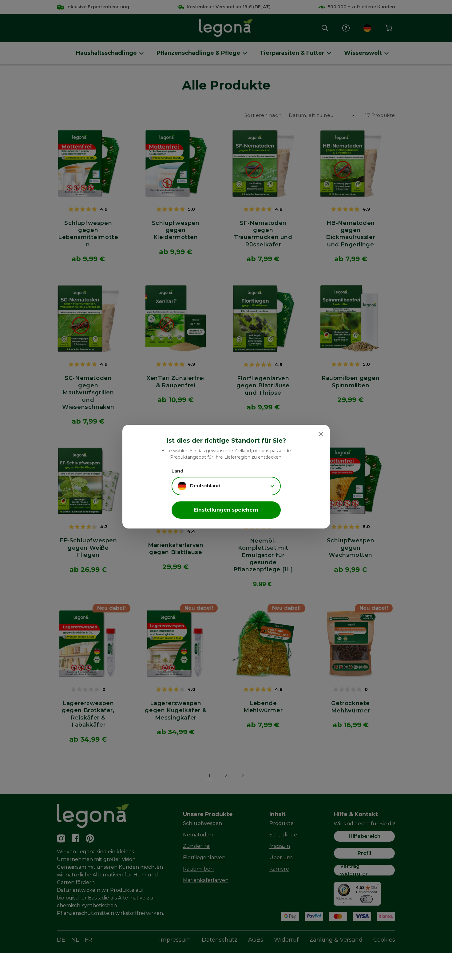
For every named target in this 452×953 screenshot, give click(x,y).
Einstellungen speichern (226, 510)
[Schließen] (320, 434)
